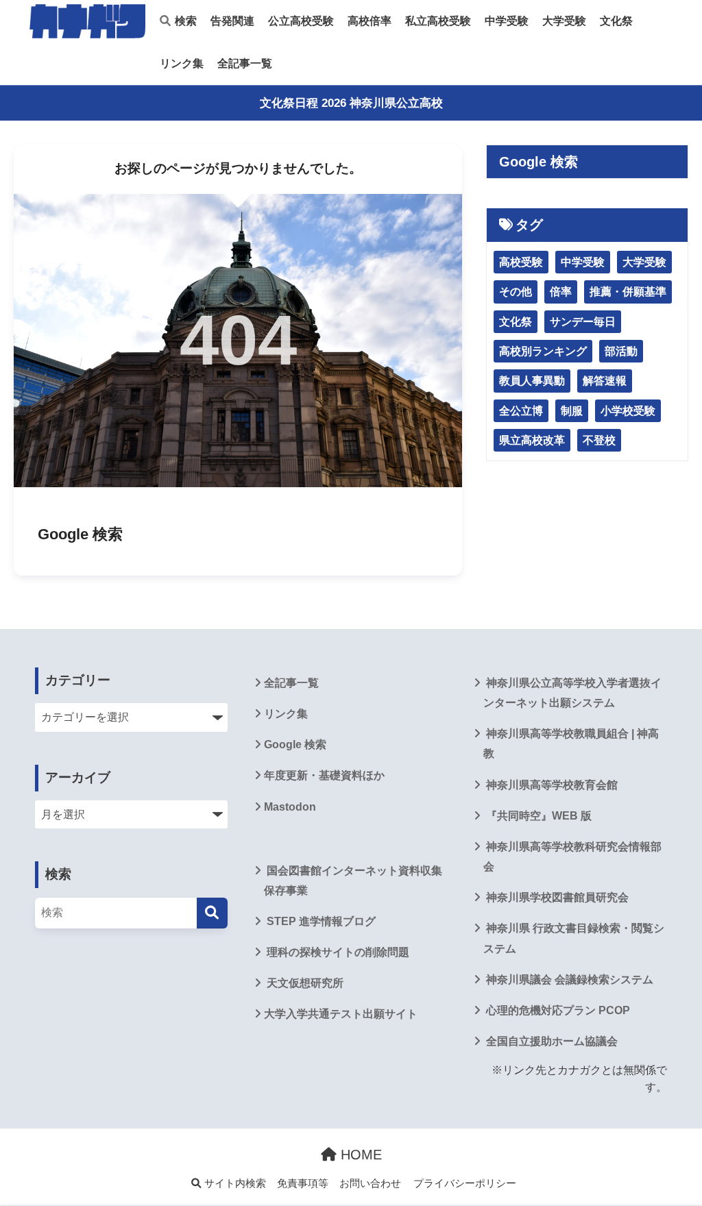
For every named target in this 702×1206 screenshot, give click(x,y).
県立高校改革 (532, 440)
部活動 (621, 351)
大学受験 (564, 21)
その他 (515, 291)
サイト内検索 (234, 1183)
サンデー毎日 (583, 322)
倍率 (561, 291)
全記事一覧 (244, 63)
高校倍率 (369, 21)
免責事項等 (302, 1183)
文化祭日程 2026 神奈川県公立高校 (351, 103)
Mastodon (290, 807)
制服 (572, 411)
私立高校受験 (438, 21)
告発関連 (232, 21)
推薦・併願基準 (628, 291)
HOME (359, 1154)
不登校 (599, 440)
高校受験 (521, 262)
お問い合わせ (370, 1183)
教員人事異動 (532, 380)
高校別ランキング (543, 351)
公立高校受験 (301, 21)
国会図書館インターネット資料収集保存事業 (353, 880)
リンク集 (182, 63)
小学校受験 (628, 411)
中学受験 (507, 21)
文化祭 (616, 21)
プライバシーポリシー (464, 1183)
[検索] (212, 913)
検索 (184, 21)
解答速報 (605, 380)
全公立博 (521, 411)
